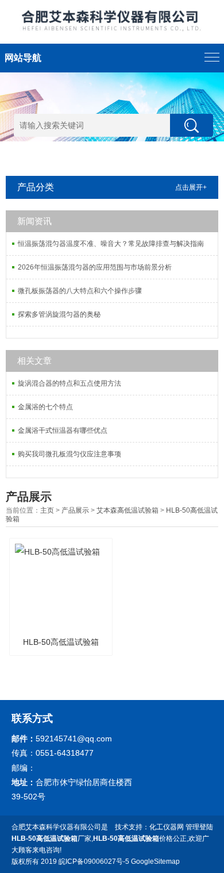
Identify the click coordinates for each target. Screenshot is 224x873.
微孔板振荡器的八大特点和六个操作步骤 (80, 291)
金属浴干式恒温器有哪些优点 (62, 430)
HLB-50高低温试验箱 (61, 642)
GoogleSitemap (155, 861)
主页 (47, 510)
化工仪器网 (166, 827)
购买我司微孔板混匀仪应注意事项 (69, 454)
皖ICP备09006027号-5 (94, 861)
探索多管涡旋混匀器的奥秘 (59, 314)
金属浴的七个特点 (45, 407)
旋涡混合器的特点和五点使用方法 (69, 383)
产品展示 (75, 510)
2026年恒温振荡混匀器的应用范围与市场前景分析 (95, 267)
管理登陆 (199, 827)
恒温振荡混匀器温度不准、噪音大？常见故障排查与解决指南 (111, 244)
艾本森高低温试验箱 (127, 510)
